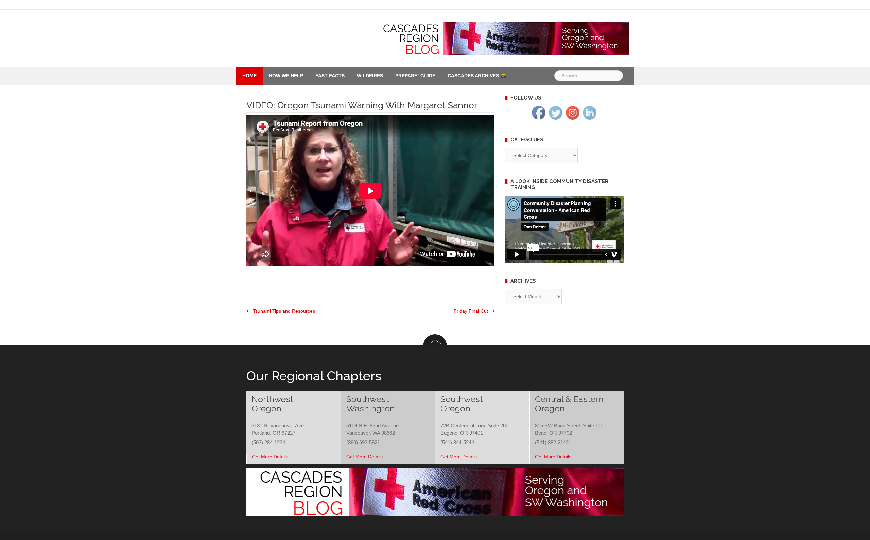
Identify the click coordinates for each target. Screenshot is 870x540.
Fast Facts (330, 75)
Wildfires (370, 75)
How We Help (286, 75)
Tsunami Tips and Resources (284, 311)
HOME (249, 75)
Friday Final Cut (471, 311)
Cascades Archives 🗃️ (477, 75)
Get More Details (270, 457)
